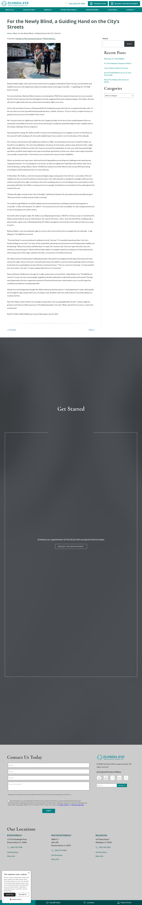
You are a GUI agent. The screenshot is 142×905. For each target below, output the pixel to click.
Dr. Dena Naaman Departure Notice (117, 63)
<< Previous (11, 330)
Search (105, 38)
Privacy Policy (8, 891)
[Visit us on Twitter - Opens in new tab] (126, 777)
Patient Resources (68, 10)
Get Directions (12, 852)
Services (47, 10)
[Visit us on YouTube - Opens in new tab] (105, 777)
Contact (130, 10)
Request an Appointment (71, 546)
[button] (16, 899)
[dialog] (16, 887)
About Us (9, 10)
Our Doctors (28, 10)
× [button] (28, 873)
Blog (15, 33)
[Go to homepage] (15, 3)
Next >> (92, 330)
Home (9, 33)
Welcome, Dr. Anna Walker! (114, 59)
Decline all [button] (23, 894)
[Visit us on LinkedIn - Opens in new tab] (119, 777)
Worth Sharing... (50, 39)
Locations (112, 10)
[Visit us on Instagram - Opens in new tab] (112, 777)
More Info (11, 856)
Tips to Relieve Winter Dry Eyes (116, 68)
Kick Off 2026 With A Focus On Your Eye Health (117, 74)
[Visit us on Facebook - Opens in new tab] (99, 777)
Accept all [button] (9, 894)
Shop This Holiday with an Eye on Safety (116, 81)
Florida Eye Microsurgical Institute (28, 39)
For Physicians (92, 10)
